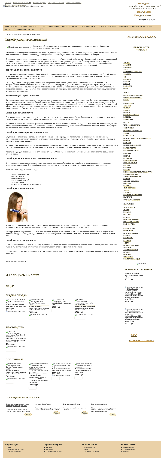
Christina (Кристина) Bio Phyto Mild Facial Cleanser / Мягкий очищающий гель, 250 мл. (134, 296)
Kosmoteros (128, 103)
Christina (127, 74)
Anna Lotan (128, 119)
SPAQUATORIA (128, 204)
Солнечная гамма (138, 26)
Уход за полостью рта (87, 26)
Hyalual (126, 235)
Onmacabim (128, 230)
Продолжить (113, 268)
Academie (127, 65)
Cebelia (126, 170)
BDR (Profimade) (130, 160)
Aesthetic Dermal (130, 250)
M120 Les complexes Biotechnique (137, 138)
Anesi (125, 69)
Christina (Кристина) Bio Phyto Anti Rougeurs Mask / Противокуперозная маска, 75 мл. (134, 318)
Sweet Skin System (131, 222)
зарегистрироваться (19, 5)
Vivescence (128, 257)
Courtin (126, 110)
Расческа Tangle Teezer (43, 404)
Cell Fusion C (128, 128)
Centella (127, 167)
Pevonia (126, 252)
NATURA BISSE (128, 135)
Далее (28, 414)
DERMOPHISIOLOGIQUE (131, 259)
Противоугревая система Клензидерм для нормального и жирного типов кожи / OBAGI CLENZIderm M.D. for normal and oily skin (38, 378)
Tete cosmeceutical (131, 125)
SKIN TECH (127, 247)
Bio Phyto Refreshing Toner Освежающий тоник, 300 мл (134, 275)
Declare (127, 212)
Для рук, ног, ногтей (69, 26)
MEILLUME (127, 214)
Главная (8, 3)
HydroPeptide (129, 228)
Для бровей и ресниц (51, 26)
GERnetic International (133, 95)
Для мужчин (123, 26)
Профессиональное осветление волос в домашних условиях (17, 405)
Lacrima (126, 84)
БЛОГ (134, 335)
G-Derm (126, 243)
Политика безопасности (54, 451)
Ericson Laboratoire (132, 145)
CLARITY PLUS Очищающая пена (61, 304)
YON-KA (126, 190)
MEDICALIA (127, 254)
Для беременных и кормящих (25, 29)
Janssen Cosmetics (131, 181)
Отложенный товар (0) (22, 3)
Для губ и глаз (34, 26)
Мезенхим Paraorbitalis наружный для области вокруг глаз (83, 370)
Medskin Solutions (131, 245)
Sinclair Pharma (130, 163)
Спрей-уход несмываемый (30, 34)
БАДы (42, 29)
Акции (86, 449)
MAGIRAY (126, 108)
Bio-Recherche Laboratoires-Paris (137, 172)
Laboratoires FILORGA (132, 97)
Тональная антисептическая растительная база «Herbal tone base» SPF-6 (85, 308)
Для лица (23, 26)
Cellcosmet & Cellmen (132, 72)
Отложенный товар (129, 449)
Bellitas (126, 179)
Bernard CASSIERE (131, 150)
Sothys (126, 92)
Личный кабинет (128, 447)
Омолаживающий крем (99, 404)
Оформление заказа (56, 3)
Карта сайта (50, 449)
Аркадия (127, 106)
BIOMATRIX (127, 186)
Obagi (125, 88)
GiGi (124, 77)
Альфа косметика (130, 174)
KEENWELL (127, 81)
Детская (8, 29)
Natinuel (127, 117)
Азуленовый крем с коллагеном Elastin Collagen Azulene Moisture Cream (39, 308)
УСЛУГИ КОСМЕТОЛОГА (141, 36)
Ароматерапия (11, 26)
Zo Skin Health (129, 207)
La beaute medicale (131, 233)
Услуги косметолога (73, 3)
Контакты (49, 447)
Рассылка (126, 451)
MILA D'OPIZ (127, 197)
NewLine (126, 217)
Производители (89, 447)
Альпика (127, 192)
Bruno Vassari (129, 148)
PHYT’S (126, 122)
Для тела (102, 26)
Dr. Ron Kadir (129, 224)
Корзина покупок (39, 3)
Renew (126, 100)
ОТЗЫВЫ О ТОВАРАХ (141, 340)
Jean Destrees (129, 188)
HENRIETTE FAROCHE (131, 115)
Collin (126, 133)
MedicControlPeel (131, 219)
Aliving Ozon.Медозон (132, 176)
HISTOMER (127, 79)
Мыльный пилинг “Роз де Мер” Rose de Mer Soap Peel (16, 305)
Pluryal (126, 156)
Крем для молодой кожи (71, 404)
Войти (7, 5)
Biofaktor (127, 158)
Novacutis (127, 86)
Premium (126, 112)
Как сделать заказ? (143, 15)
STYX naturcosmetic (131, 200)
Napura (126, 165)
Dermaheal (128, 238)
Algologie (127, 67)
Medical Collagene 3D (132, 131)
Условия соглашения (91, 451)
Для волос (112, 26)
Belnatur (127, 143)
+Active (126, 63)
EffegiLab (127, 183)
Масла (149, 26)
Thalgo (126, 210)
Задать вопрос (144, 12)
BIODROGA (127, 153)
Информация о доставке (16, 449)
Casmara (127, 241)
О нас (9, 447)
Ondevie (126, 140)
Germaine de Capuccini (132, 195)
